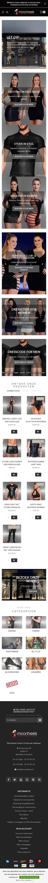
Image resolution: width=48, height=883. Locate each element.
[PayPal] (24, 866)
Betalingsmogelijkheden (24, 803)
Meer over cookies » (24, 880)
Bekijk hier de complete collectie (24, 268)
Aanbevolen (13, 391)
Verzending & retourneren (24, 807)
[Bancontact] (16, 866)
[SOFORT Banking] (23, 861)
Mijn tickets (24, 841)
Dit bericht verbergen (29, 877)
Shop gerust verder (24, 362)
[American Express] (8, 861)
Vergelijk (24, 848)
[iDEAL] (31, 861)
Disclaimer (24, 815)
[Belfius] (15, 861)
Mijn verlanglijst (24, 844)
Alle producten (24, 852)
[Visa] (32, 866)
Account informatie (24, 833)
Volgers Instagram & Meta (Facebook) (24, 822)
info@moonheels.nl (25, 769)
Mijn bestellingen (24, 837)
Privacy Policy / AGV (24, 811)
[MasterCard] (39, 861)
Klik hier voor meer (24, 104)
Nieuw (25, 391)
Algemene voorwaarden (24, 800)
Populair (36, 391)
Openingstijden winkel (24, 796)
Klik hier (33, 591)
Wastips (24, 818)
